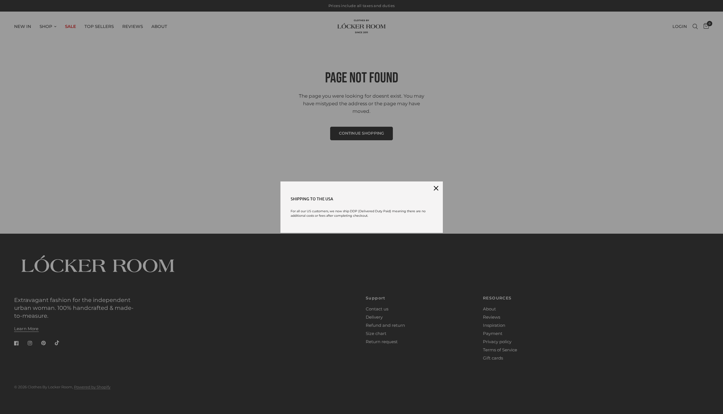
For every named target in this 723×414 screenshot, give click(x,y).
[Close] (436, 188)
